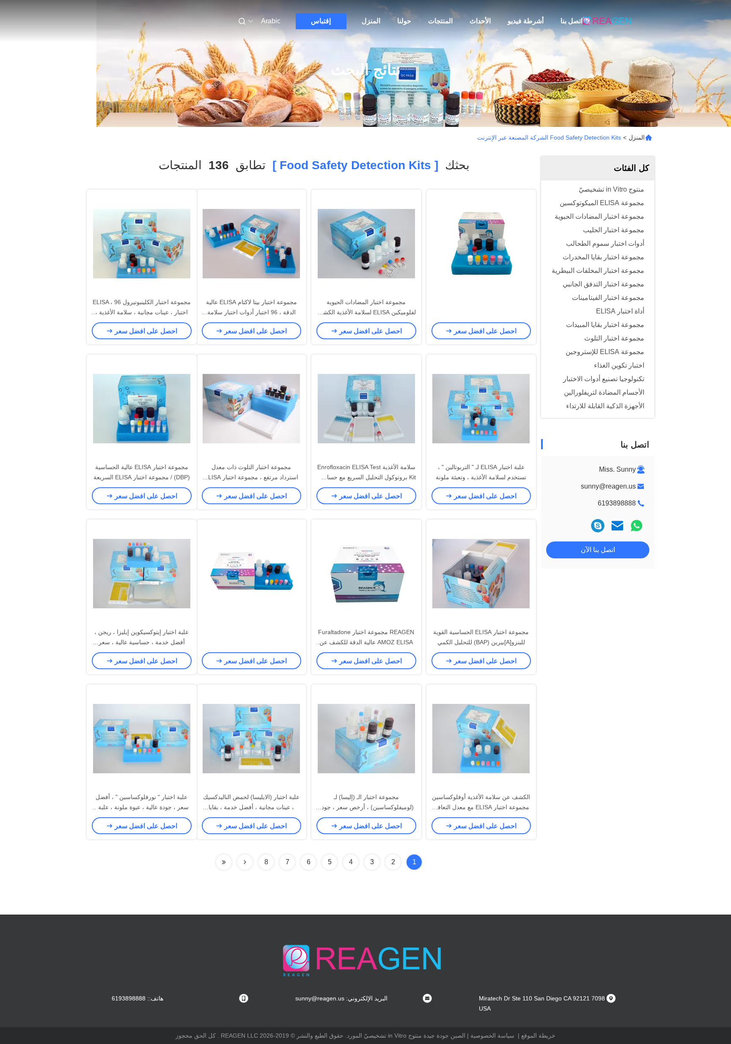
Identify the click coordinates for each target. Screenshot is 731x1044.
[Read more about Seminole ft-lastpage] (223, 862)
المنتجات (440, 21)
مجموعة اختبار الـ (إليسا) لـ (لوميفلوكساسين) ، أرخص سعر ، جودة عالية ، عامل (366, 807)
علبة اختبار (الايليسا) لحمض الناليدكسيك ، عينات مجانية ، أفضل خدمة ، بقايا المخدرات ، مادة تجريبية (251, 807)
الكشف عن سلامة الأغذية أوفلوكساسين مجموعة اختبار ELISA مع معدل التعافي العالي (481, 807)
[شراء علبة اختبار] (141, 738)
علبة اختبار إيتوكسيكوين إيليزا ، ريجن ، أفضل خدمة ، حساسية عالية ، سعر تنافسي (141, 642)
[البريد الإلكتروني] (617, 525)
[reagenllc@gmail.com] (597, 525)
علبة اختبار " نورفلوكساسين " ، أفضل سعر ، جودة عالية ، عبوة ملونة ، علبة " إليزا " (141, 807)
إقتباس (321, 21)
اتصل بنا (572, 21)
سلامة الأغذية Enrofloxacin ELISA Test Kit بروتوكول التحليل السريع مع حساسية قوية (366, 477)
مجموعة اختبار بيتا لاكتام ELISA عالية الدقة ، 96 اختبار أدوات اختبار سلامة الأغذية (251, 312)
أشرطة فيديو (526, 21)
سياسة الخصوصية (492, 1035)
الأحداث (480, 21)
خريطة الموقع (538, 1035)
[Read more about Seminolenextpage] (245, 862)
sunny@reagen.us (608, 486)
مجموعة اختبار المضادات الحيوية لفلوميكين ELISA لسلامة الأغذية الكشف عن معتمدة (366, 312)
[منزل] (608, 21)
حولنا (404, 21)
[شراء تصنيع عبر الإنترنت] (481, 243)
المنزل (371, 21)
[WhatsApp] (636, 525)
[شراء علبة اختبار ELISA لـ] (481, 408)
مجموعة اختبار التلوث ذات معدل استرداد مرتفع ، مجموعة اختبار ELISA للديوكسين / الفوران (251, 477)
